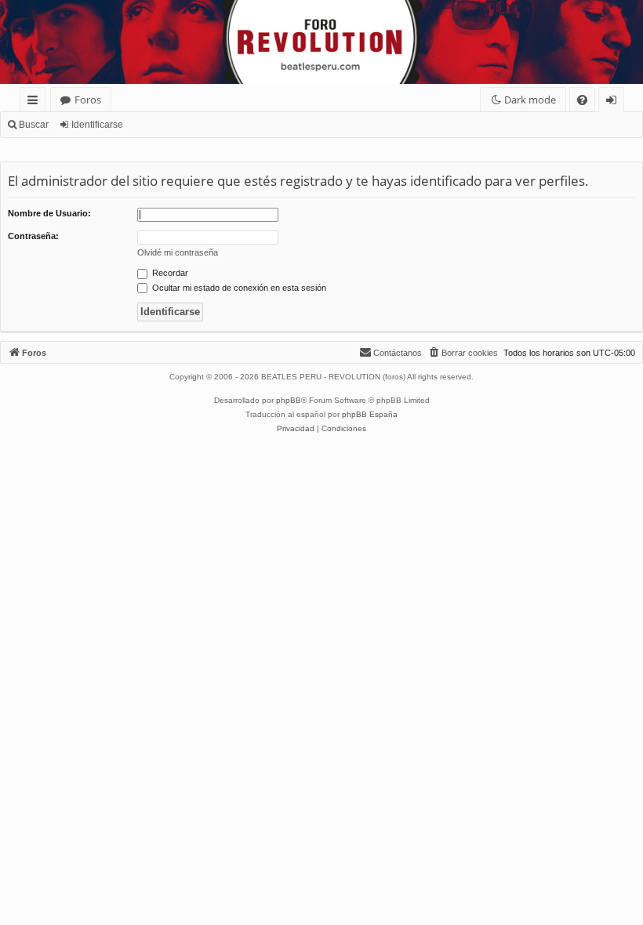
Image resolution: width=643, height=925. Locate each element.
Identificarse (97, 124)
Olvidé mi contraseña (177, 252)
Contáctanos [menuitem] (397, 352)
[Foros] (9, 4)
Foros (87, 99)
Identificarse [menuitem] (614, 102)
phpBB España (370, 414)
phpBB (288, 400)
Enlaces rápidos (36, 102)
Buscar (34, 124)
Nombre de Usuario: (49, 213)
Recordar (169, 273)
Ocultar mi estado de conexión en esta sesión (238, 287)
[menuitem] (582, 100)
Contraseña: (33, 236)
